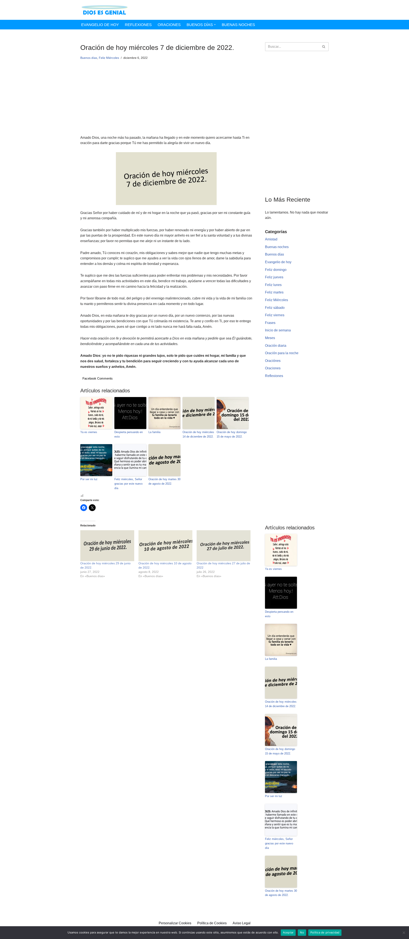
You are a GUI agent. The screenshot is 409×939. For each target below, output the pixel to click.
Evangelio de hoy (100, 25)
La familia (154, 432)
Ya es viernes (88, 432)
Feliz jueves (274, 277)
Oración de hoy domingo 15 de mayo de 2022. (232, 434)
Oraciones (169, 25)
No (302, 932)
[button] (215, 25)
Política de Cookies (212, 923)
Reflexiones (138, 25)
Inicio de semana (278, 330)
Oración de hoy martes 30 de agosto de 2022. (164, 481)
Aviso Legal (242, 923)
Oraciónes (273, 361)
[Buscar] (324, 46)
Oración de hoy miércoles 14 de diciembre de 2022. (198, 434)
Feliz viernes (274, 315)
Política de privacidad (325, 932)
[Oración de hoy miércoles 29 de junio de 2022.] (107, 545)
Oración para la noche (281, 353)
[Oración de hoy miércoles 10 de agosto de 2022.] (165, 545)
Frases (270, 323)
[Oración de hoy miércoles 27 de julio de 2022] (224, 545)
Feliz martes (274, 292)
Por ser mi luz (89, 479)
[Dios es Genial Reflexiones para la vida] (104, 10)
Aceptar (288, 932)
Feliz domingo (276, 270)
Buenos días (88, 57)
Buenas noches (238, 25)
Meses (270, 338)
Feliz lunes (273, 285)
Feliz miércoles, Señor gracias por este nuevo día (128, 484)
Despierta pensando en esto (128, 434)
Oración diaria (275, 345)
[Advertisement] (166, 103)
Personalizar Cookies (175, 923)
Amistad (271, 239)
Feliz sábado (275, 307)
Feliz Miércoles (109, 57)
